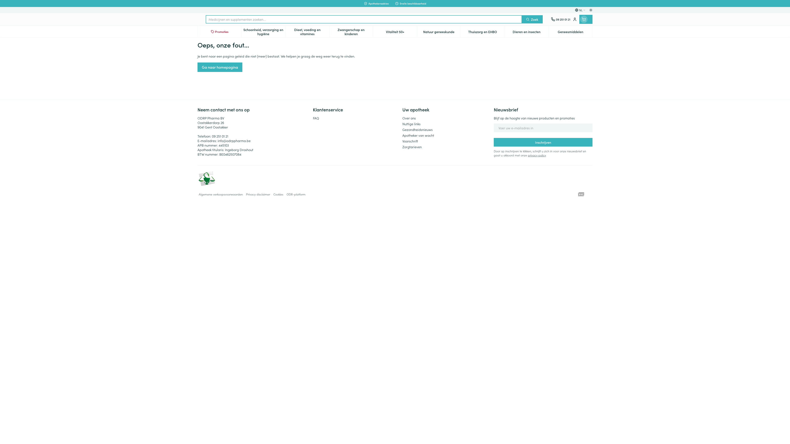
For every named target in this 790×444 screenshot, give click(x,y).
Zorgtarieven (412, 147)
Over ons (409, 118)
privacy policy (537, 155)
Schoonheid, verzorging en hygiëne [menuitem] (264, 31)
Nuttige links (411, 123)
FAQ (316, 118)
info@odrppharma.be (234, 140)
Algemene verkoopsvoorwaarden (221, 194)
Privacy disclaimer (258, 194)
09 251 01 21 (220, 136)
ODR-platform (296, 194)
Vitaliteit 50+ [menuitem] (401, 32)
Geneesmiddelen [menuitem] (575, 32)
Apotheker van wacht (418, 135)
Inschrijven (543, 142)
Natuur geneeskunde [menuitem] (442, 32)
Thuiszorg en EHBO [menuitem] (486, 32)
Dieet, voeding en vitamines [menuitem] (311, 31)
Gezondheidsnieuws (417, 129)
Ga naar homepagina (220, 67)
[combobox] (364, 19)
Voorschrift (410, 141)
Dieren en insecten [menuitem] (530, 32)
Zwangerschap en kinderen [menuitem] (355, 31)
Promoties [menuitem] (221, 32)
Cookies (278, 194)
